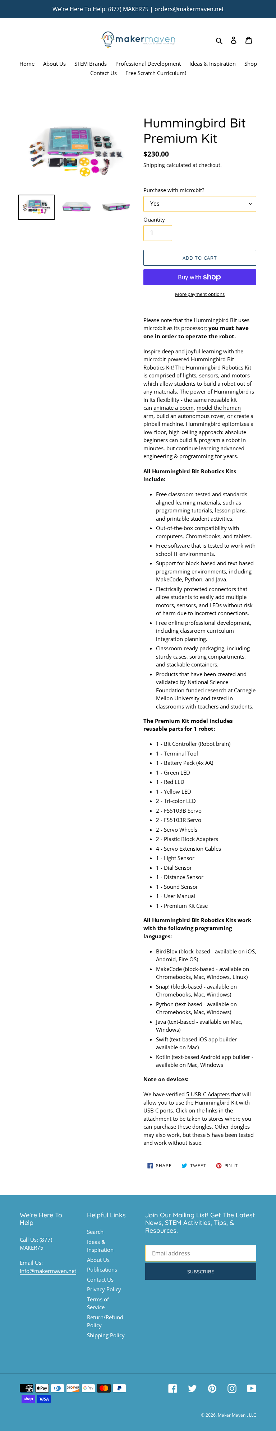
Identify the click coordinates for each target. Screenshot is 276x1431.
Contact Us (100, 1279)
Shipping (154, 165)
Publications (102, 1269)
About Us (98, 1259)
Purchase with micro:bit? (173, 190)
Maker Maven (231, 1415)
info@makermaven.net (48, 1270)
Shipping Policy (106, 1335)
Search (95, 1231)
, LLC (251, 1415)
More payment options (200, 294)
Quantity (154, 219)
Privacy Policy (104, 1289)
